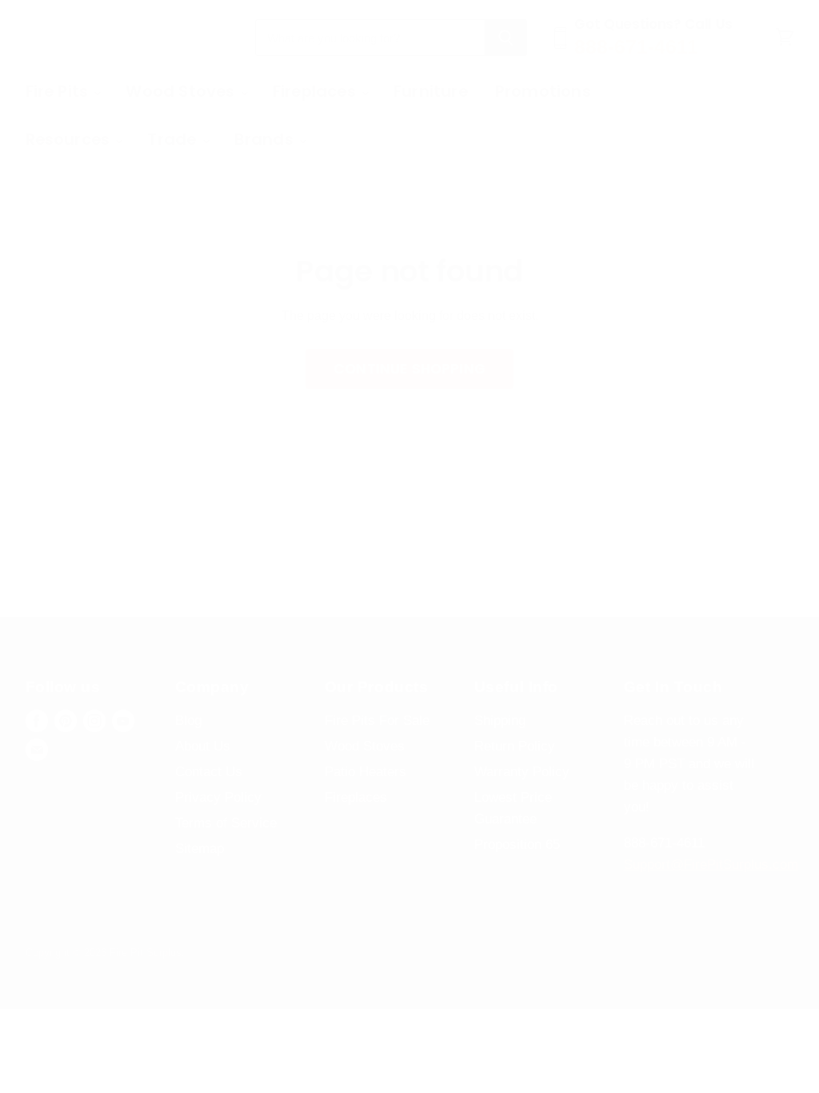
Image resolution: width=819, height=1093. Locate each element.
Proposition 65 (517, 844)
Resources (70, 139)
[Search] (506, 37)
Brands (266, 139)
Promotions (543, 91)
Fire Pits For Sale (377, 720)
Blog (188, 720)
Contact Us (208, 771)
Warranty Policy (521, 771)
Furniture (431, 91)
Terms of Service (226, 823)
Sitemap (199, 848)
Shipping (499, 720)
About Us (202, 746)
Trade (173, 139)
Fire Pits (59, 91)
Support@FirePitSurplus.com (711, 864)
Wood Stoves (182, 91)
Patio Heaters (365, 771)
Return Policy (514, 746)
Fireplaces (316, 91)
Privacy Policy (218, 797)
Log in (758, 91)
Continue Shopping (409, 368)
